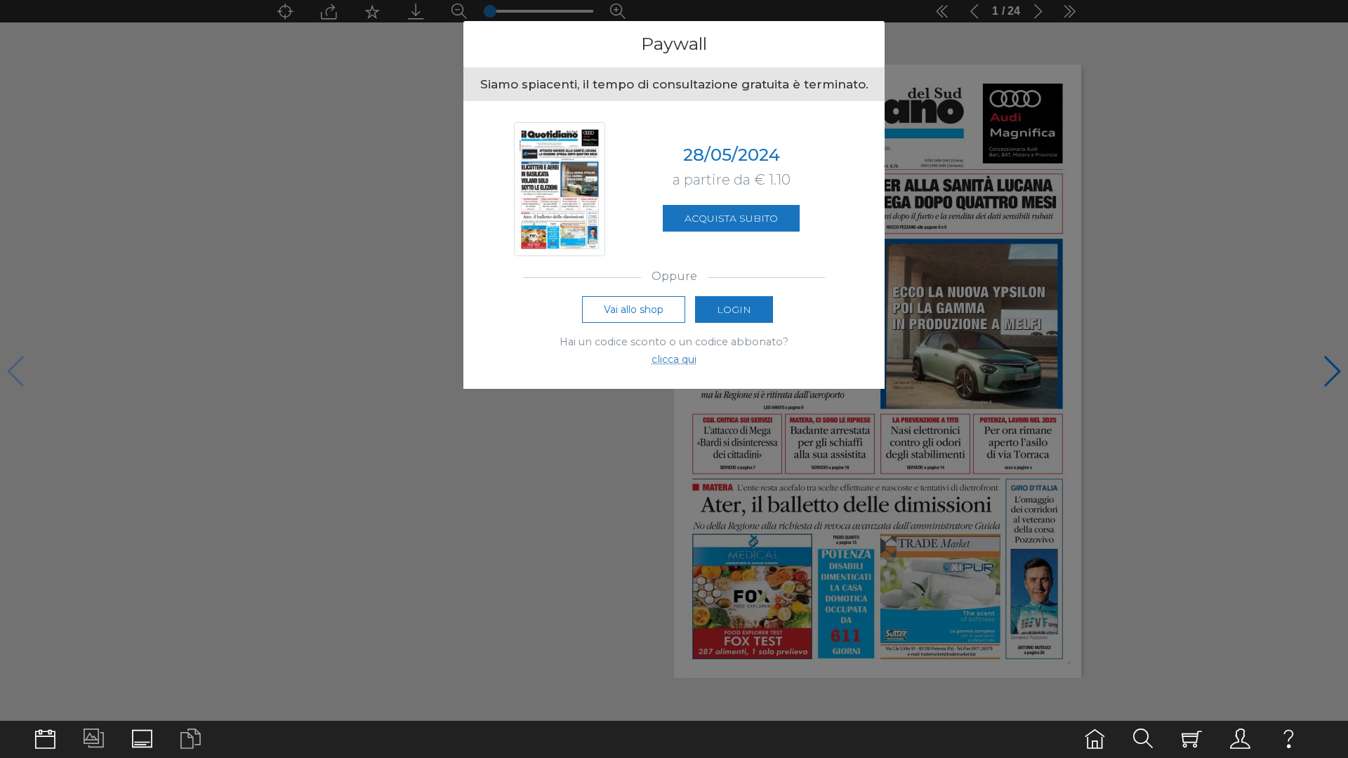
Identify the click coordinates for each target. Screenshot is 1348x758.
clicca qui (674, 359)
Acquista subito (731, 218)
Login (734, 309)
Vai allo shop (633, 309)
